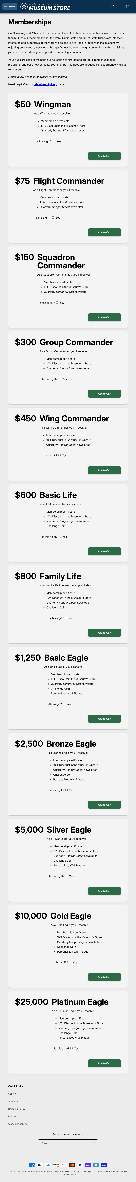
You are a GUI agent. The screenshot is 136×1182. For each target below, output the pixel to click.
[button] (9, 6)
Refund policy (88, 1171)
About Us (13, 1101)
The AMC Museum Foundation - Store (33, 1171)
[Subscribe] (94, 1143)
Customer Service (18, 1123)
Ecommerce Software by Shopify (65, 1171)
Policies (12, 1116)
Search (12, 1093)
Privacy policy (104, 1171)
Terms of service (120, 1171)
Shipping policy (69, 1175)
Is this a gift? (44, 141)
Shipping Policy (16, 1108)
